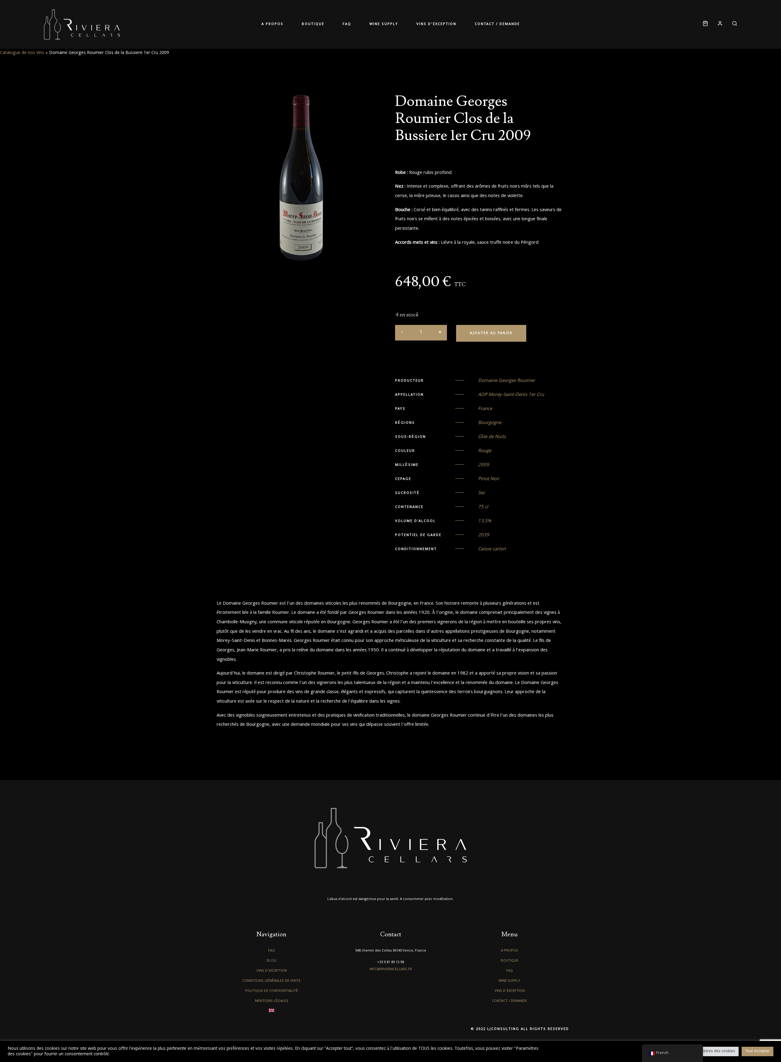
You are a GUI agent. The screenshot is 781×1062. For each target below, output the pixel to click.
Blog (271, 961)
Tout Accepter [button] (757, 1051)
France (485, 409)
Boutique (313, 24)
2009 (483, 465)
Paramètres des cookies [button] (714, 1051)
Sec (481, 493)
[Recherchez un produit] (732, 24)
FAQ (347, 24)
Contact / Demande (497, 24)
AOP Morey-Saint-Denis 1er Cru (511, 395)
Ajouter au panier (491, 333)
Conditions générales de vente (272, 981)
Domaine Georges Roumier (506, 381)
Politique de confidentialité (271, 991)
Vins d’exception (436, 24)
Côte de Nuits (492, 437)
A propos (272, 24)
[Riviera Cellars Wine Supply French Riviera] (82, 24)
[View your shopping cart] (705, 24)
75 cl (483, 507)
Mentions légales (271, 1001)
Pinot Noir (488, 479)
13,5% (484, 521)
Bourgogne (489, 423)
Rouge (484, 451)
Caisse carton (492, 549)
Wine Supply (383, 24)
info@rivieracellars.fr (390, 969)
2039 (483, 535)
